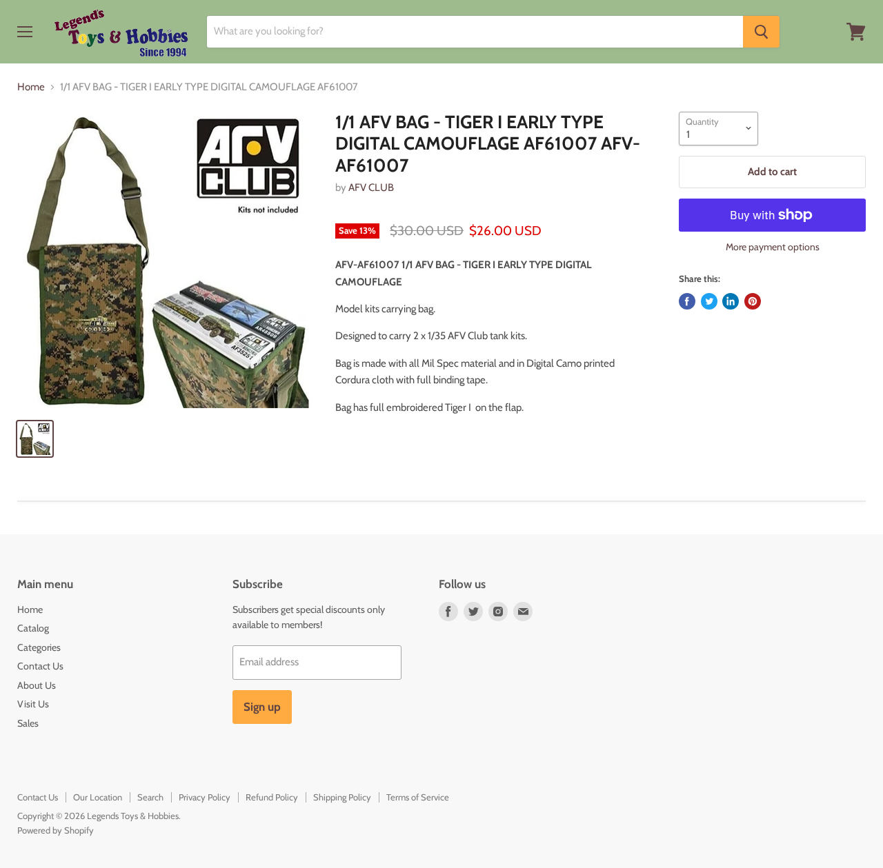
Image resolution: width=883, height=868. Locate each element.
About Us (36, 685)
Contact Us (40, 666)
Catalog (33, 628)
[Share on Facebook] (687, 301)
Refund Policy (272, 797)
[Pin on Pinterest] (752, 301)
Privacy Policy (204, 797)
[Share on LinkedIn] (730, 301)
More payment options (773, 246)
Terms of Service (417, 797)
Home (31, 87)
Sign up (262, 707)
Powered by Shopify (55, 830)
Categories (39, 647)
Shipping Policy (342, 797)
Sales (28, 723)
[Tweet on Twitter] (709, 301)
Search (150, 797)
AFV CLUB (371, 187)
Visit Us (33, 704)
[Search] (761, 32)
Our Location (97, 797)
